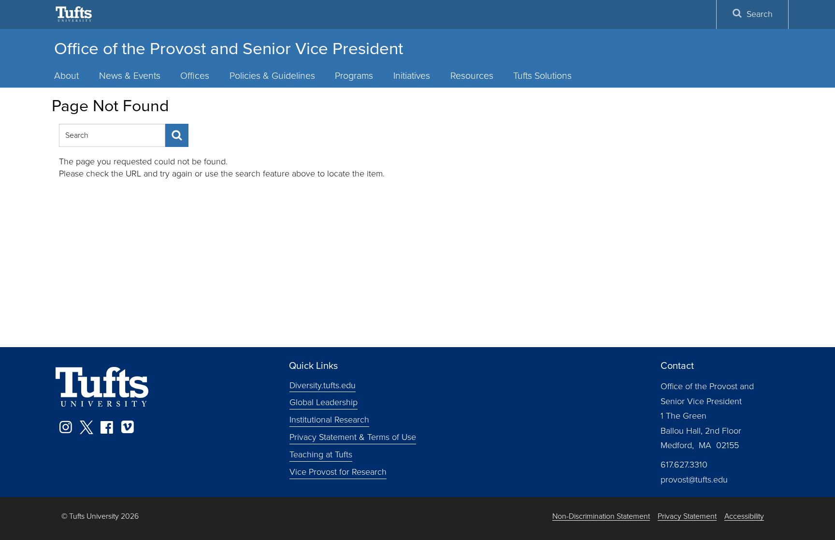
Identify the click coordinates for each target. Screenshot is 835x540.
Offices (194, 76)
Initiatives (411, 76)
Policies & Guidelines (272, 76)
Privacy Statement (687, 516)
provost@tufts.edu (694, 479)
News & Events (129, 76)
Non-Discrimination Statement (601, 516)
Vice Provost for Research (338, 472)
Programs (354, 76)
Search (760, 14)
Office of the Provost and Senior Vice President (228, 48)
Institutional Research (329, 419)
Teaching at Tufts (320, 454)
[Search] (176, 135)
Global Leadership (323, 402)
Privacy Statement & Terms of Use (352, 437)
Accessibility (744, 516)
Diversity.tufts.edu (322, 385)
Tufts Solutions (542, 76)
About (66, 76)
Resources (471, 76)
